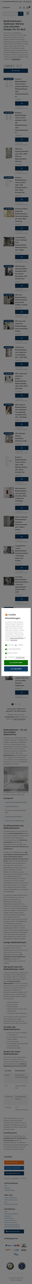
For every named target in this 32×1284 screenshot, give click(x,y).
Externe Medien (13, 653)
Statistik (20, 645)
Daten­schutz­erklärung (16, 638)
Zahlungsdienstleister (14, 649)
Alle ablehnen (16, 668)
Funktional (11, 657)
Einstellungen (20, 657)
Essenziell (11, 645)
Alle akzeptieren (16, 662)
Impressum (14, 640)
